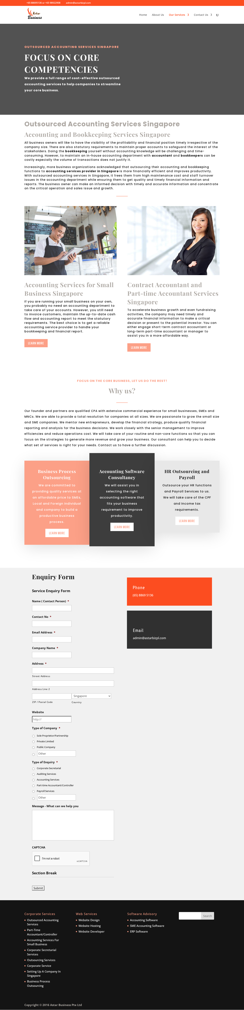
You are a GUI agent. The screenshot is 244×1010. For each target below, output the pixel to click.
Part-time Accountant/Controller (55, 785)
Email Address (43, 632)
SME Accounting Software (147, 926)
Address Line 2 (41, 689)
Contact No (41, 617)
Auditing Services (46, 774)
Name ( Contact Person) (50, 601)
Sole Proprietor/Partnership (52, 735)
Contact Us (201, 15)
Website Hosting (90, 926)
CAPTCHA (38, 847)
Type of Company (46, 728)
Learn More (36, 343)
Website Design (89, 920)
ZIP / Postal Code (42, 702)
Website (38, 712)
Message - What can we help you (55, 806)
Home (143, 15)
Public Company (46, 747)
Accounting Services (48, 779)
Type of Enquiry (45, 762)
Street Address (41, 676)
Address (39, 663)
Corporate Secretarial (49, 768)
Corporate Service (39, 966)
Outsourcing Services (41, 960)
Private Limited (45, 741)
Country (77, 702)
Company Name (45, 648)
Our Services (177, 15)
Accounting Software (144, 920)
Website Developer (91, 931)
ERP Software (139, 931)
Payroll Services (45, 791)
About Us (158, 15)
